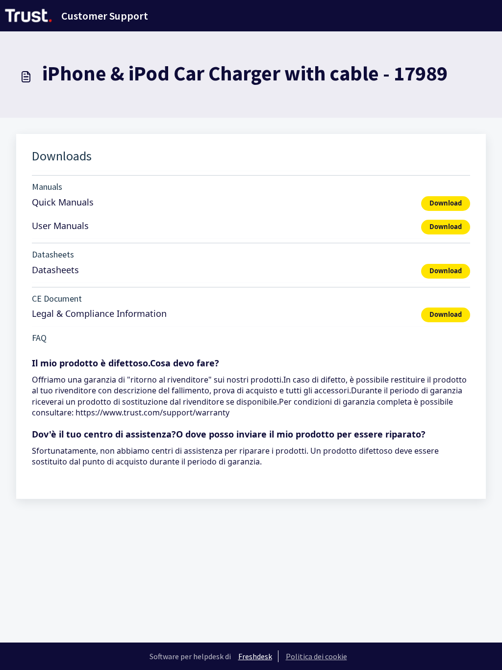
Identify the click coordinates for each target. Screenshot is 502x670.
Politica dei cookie (316, 656)
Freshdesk (255, 656)
